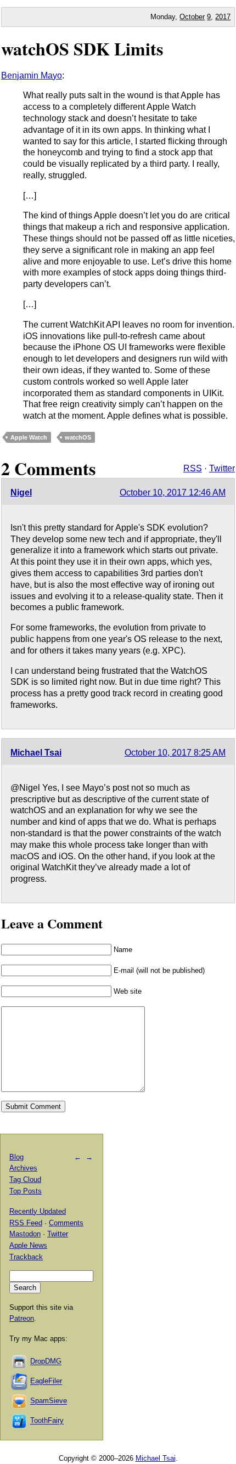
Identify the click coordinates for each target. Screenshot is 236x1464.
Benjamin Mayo (31, 75)
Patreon (21, 1318)
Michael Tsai (35, 752)
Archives (23, 1168)
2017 (223, 17)
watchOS (78, 437)
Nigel (21, 492)
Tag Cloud (25, 1179)
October (192, 17)
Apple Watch (28, 437)
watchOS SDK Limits (82, 48)
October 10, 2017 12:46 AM (173, 492)
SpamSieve (48, 1401)
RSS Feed (25, 1223)
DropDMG (45, 1362)
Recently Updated (37, 1211)
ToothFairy (47, 1421)
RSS (192, 468)
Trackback (26, 1257)
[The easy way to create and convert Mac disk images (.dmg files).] (19, 1362)
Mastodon (25, 1234)
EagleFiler (46, 1381)
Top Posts (25, 1191)
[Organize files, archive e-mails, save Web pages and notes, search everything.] (19, 1381)
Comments (66, 1223)
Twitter (222, 468)
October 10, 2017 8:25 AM (175, 752)
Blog (16, 1157)
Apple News (28, 1245)
